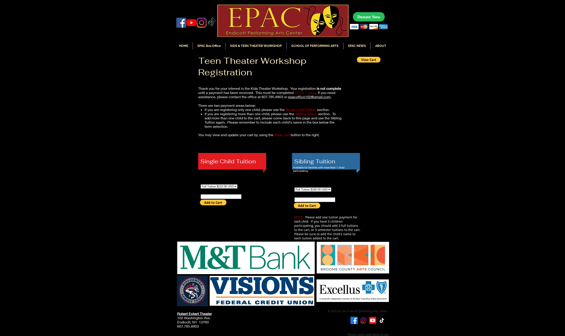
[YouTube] (191, 23)
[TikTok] (382, 320)
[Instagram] (202, 23)
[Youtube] (372, 320)
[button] (356, 45)
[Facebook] (181, 23)
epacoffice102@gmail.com (309, 97)
